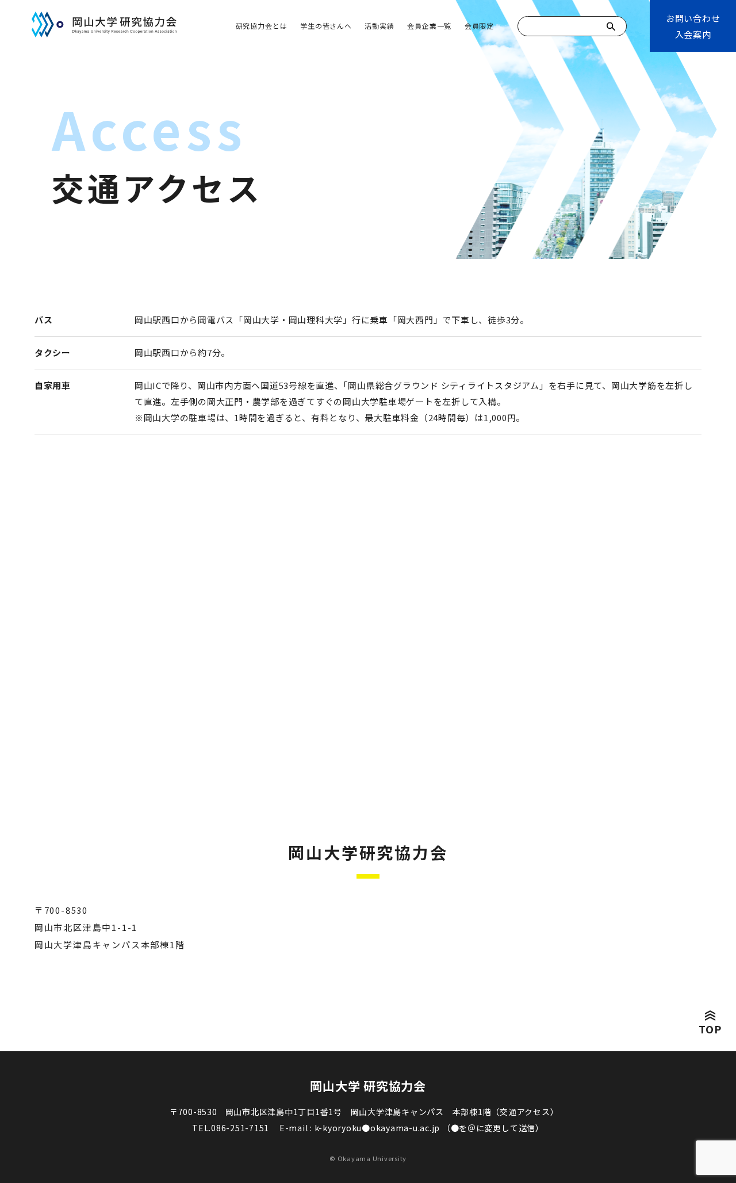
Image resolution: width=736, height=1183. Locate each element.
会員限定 (479, 25)
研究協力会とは (262, 25)
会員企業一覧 (429, 25)
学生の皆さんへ (326, 25)
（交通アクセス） (524, 1111)
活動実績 (379, 25)
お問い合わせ (693, 26)
